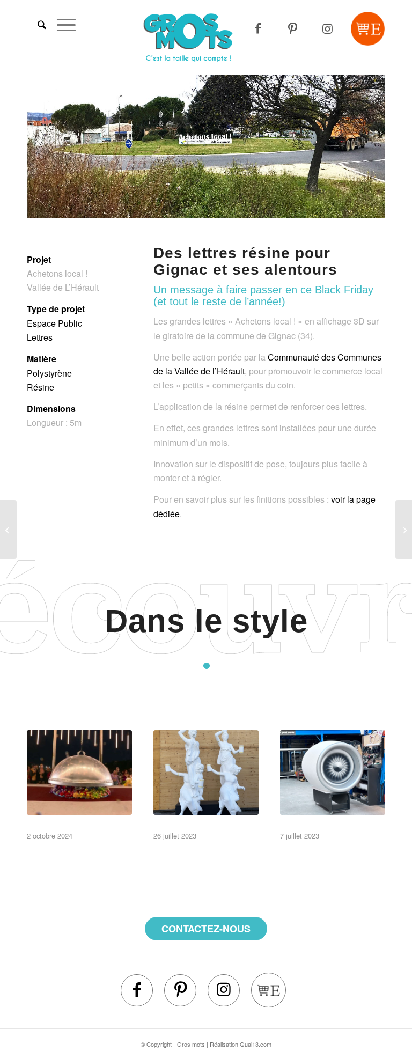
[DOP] (403, 529)
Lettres (40, 337)
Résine (40, 387)
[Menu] (61, 24)
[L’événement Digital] (8, 529)
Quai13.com (255, 1044)
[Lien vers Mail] (367, 28)
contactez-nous (206, 929)
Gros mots (191, 1044)
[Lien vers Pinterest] (293, 29)
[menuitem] (36, 24)
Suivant (361, 147)
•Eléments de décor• (81, 807)
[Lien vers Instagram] (327, 29)
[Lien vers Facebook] (137, 990)
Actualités (96, 822)
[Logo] (206, 37)
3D (55, 822)
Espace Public (54, 323)
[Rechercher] (36, 24)
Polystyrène (49, 373)
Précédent (51, 147)
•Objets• (320, 814)
